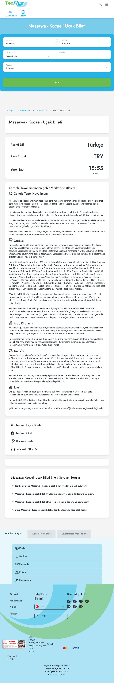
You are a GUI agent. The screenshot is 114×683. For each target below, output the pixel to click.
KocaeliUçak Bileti (28, 425)
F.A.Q (13, 607)
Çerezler (50, 644)
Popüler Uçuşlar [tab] (13, 533)
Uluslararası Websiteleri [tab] (74, 533)
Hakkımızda (16, 600)
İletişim (13, 613)
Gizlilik (31, 637)
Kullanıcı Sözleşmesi (41, 644)
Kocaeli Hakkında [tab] (41, 533)
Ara (57, 82)
